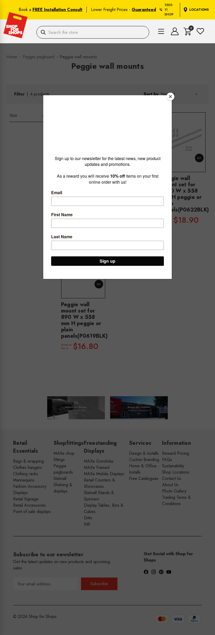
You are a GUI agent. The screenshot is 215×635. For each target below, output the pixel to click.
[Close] (170, 96)
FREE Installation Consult (57, 10)
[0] (188, 34)
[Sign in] (175, 34)
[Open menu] (161, 32)
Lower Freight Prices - (123, 10)
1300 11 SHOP (169, 10)
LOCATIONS (199, 9)
